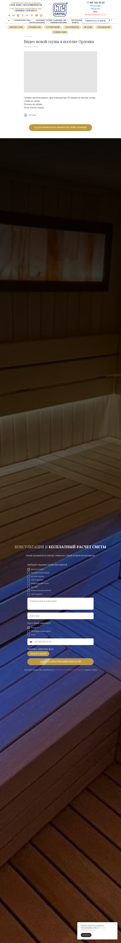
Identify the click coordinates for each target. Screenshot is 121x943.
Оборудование (104, 27)
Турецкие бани (34, 27)
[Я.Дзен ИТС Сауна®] (18, 16)
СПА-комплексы (72, 27)
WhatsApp (95, 5)
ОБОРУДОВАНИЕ (37, 22)
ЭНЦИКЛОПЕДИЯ (58, 22)
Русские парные (53, 27)
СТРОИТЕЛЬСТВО (22, 20)
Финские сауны (16, 27)
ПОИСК (75, 22)
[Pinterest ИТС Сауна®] (31, 16)
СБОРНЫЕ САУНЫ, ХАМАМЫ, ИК (51, 20)
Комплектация (60, 32)
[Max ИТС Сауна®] (41, 16)
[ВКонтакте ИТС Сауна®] (13, 16)
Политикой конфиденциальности (69, 670)
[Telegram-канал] (8, 16)
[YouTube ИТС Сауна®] (36, 16)
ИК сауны (88, 27)
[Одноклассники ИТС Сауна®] (22, 16)
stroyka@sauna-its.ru (95, 14)
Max (95, 11)
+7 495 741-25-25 (95, 2)
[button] (95, 20)
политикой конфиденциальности (93, 929)
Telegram (95, 8)
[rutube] (27, 16)
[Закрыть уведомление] (116, 924)
